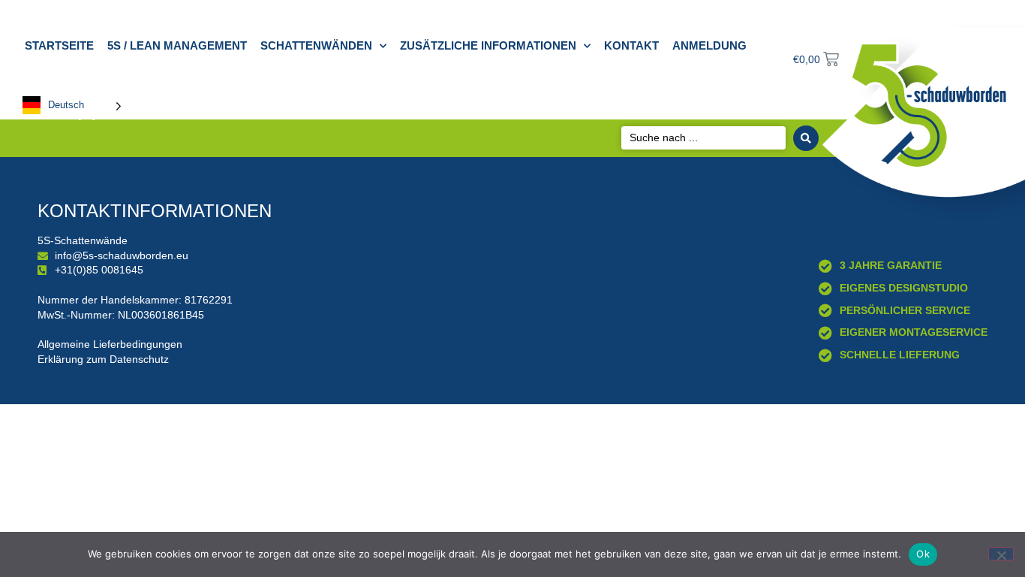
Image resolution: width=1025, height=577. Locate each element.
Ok (923, 554)
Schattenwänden (316, 45)
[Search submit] (806, 138)
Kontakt (631, 45)
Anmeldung (709, 45)
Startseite (59, 45)
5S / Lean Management (177, 45)
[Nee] (1001, 553)
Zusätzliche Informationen (488, 45)
